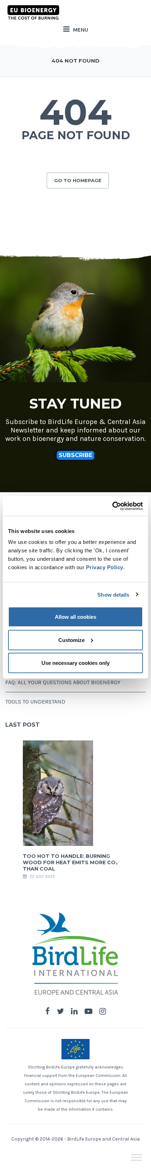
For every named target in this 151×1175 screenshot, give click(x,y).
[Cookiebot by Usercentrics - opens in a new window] (112, 506)
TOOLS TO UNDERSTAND (35, 701)
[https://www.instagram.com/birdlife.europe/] (102, 1011)
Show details (113, 594)
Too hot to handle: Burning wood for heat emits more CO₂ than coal (70, 862)
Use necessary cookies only (75, 663)
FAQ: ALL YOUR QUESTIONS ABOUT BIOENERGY (62, 682)
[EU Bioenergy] (33, 12)
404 (75, 112)
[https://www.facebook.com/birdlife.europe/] (47, 1011)
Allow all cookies (75, 617)
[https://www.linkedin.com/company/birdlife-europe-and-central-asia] (74, 1011)
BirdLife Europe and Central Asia (103, 1139)
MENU (80, 29)
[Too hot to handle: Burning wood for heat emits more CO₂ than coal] (58, 792)
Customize (71, 640)
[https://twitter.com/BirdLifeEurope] (60, 1011)
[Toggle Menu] (136, 1157)
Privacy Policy (104, 567)
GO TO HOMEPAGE (77, 180)
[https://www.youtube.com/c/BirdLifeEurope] (88, 1011)
